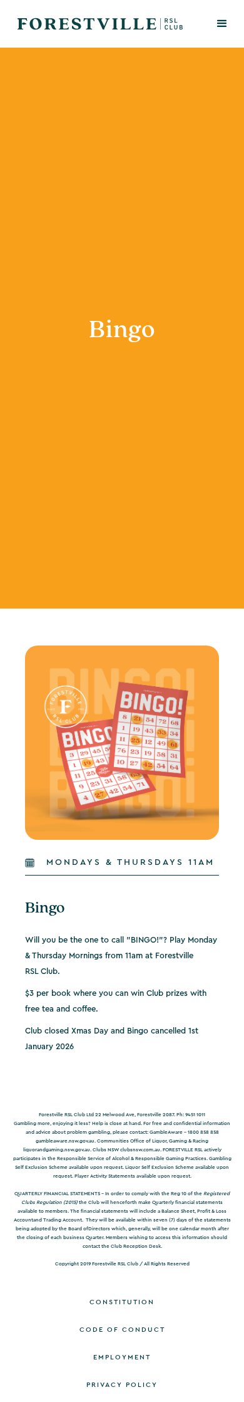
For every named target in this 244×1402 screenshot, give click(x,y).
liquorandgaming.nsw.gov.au (56, 1150)
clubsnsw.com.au (140, 1150)
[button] (222, 24)
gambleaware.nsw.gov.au (65, 1141)
